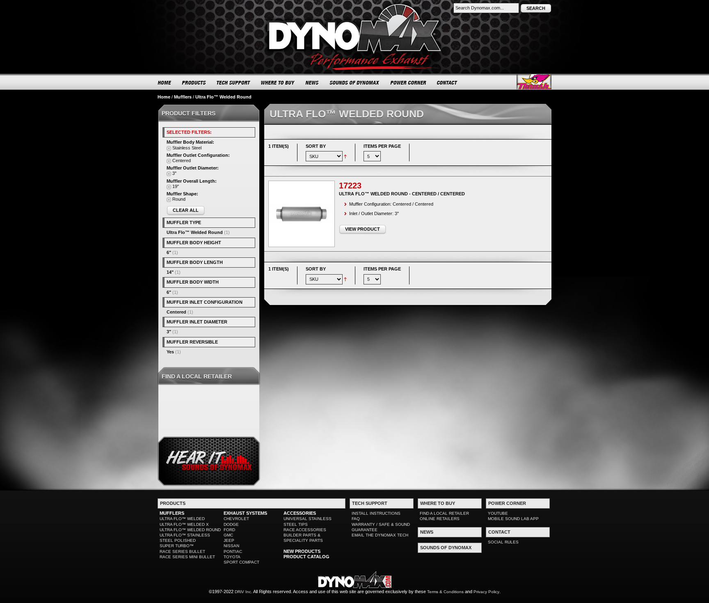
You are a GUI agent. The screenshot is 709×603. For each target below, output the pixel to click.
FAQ (356, 518)
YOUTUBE (498, 513)
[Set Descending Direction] (345, 156)
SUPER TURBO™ (177, 545)
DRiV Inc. (243, 591)
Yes (170, 351)
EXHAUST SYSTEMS (245, 513)
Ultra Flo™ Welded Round (195, 232)
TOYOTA (232, 557)
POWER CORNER (408, 82)
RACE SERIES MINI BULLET (187, 557)
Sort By (316, 146)
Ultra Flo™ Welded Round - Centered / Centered (402, 193)
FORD (229, 529)
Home (164, 96)
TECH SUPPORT (234, 82)
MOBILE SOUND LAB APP (513, 518)
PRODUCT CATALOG (306, 556)
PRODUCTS (194, 82)
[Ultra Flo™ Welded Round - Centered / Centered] (301, 214)
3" (169, 331)
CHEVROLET (236, 518)
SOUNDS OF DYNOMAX (354, 82)
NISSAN (231, 545)
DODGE (231, 524)
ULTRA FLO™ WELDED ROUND (190, 529)
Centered (176, 312)
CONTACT (447, 82)
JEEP (229, 540)
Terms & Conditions (445, 591)
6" (169, 252)
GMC (228, 535)
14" (170, 272)
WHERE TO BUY (278, 82)
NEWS (312, 82)
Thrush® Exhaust (534, 81)
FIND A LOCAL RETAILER (444, 513)
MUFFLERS (172, 513)
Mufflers (183, 96)
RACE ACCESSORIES (305, 529)
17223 (350, 185)
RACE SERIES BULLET (182, 551)
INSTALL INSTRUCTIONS (376, 513)
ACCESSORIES (300, 513)
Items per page (382, 146)
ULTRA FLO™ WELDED (182, 518)
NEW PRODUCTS (302, 551)
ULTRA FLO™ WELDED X (184, 524)
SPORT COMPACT (241, 562)
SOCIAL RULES (503, 542)
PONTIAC (233, 551)
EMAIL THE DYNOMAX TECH (380, 535)
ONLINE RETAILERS (440, 518)
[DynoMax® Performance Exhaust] (354, 5)
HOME (165, 82)
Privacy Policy (486, 591)
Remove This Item (169, 148)
